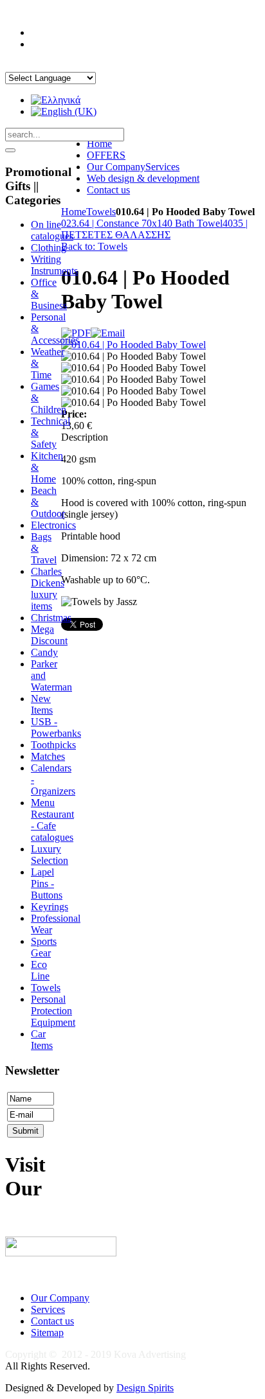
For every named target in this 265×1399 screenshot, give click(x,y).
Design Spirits (145, 1387)
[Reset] (10, 150)
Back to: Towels (94, 246)
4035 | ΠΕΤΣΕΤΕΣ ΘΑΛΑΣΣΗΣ (154, 229)
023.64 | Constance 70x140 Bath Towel (142, 223)
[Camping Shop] (60, 1252)
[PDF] (76, 333)
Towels (101, 211)
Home (73, 211)
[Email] (108, 333)
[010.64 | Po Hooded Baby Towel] (133, 344)
